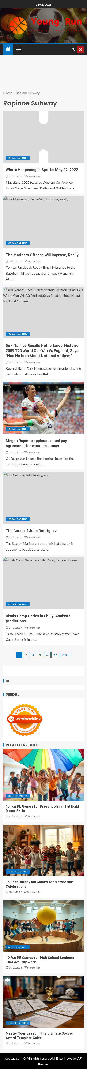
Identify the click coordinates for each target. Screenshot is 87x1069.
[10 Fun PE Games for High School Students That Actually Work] (43, 926)
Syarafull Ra (33, 176)
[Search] (73, 49)
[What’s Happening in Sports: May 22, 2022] (43, 137)
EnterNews (64, 1058)
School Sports (18, 796)
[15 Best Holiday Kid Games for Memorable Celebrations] (43, 850)
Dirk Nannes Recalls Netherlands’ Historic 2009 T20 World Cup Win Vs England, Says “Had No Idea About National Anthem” (42, 350)
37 (55, 654)
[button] (18, 49)
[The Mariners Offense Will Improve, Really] (43, 222)
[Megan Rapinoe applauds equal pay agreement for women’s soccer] (43, 408)
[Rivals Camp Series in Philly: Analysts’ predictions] (43, 583)
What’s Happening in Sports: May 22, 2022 (42, 169)
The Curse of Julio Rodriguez (31, 530)
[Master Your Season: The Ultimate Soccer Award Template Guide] (43, 1002)
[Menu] (18, 49)
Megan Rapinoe (17, 158)
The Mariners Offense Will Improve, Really (42, 255)
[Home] (8, 49)
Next (65, 654)
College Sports (18, 871)
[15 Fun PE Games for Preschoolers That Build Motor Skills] (43, 775)
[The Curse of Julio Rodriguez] (43, 498)
